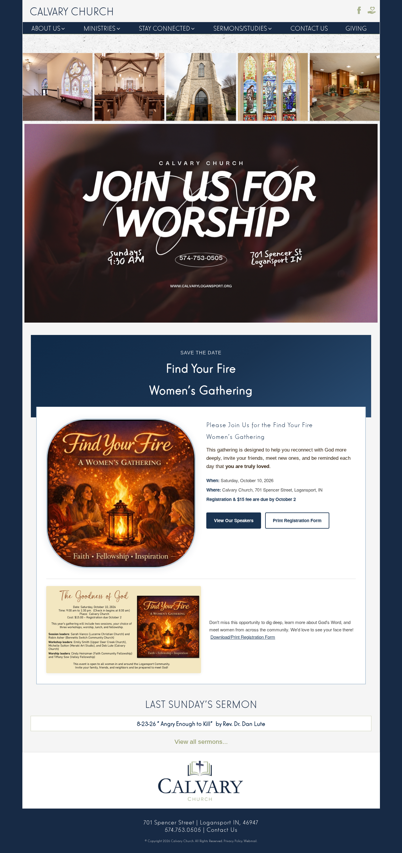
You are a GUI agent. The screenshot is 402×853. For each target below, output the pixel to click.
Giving (356, 28)
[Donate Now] (371, 10)
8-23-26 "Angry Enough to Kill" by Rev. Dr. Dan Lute (201, 723)
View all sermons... (201, 741)
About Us (45, 28)
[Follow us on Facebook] (359, 10)
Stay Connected (164, 28)
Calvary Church (72, 11)
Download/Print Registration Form (242, 637)
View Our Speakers (233, 520)
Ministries (99, 28)
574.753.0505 (183, 829)
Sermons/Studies (240, 28)
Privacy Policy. (233, 840)
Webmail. (250, 840)
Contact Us (309, 28)
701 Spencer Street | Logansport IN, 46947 (201, 822)
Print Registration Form (297, 520)
